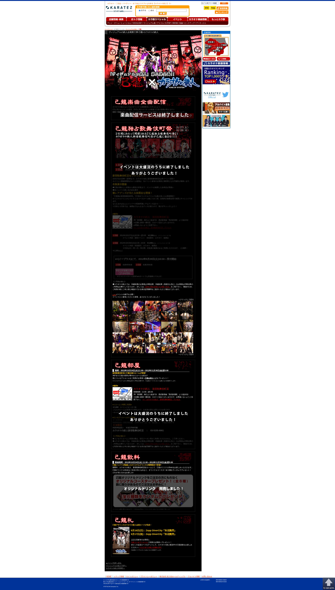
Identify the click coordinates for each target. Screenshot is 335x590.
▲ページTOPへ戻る (113, 563)
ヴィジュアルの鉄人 (131, 29)
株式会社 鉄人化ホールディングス (173, 576)
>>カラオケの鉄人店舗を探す (150, 547)
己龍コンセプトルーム (139, 542)
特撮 (181, 23)
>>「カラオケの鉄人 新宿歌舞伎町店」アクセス (161, 399)
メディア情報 (119, 576)
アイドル (160, 23)
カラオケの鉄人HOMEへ (115, 568)
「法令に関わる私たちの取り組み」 (157, 287)
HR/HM (175, 23)
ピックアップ (189, 23)
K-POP (168, 23)
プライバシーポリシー (148, 576)
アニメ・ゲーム (113, 23)
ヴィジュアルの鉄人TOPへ (116, 566)
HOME (108, 576)
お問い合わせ (207, 576)
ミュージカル (126, 23)
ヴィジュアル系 (149, 23)
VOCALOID (137, 23)
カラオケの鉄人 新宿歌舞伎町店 (151, 389)
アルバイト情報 (194, 576)
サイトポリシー (132, 576)
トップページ (109, 29)
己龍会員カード (151, 378)
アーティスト (201, 23)
